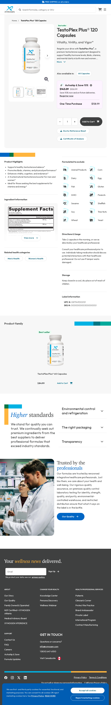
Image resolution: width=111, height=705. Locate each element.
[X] (19, 677)
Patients (79, 595)
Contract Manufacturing (86, 624)
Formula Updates (12, 659)
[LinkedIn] (25, 677)
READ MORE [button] (50, 696)
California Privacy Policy (95, 682)
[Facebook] (6, 677)
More (59, 62)
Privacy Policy (37, 696)
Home (14, 20)
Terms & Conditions (98, 677)
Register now (66, 96)
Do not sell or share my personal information (61, 682)
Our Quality (68, 516)
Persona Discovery (49, 600)
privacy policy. (38, 577)
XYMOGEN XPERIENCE (15, 623)
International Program (85, 620)
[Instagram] (12, 677)
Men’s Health (13, 258)
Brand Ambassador (84, 610)
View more (29, 238)
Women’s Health (35, 258)
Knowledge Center (49, 595)
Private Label (81, 615)
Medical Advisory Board (15, 618)
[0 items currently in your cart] (100, 9)
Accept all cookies (87, 690)
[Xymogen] (9, 9)
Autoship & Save (11, 654)
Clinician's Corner (83, 600)
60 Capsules (84, 73)
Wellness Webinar (48, 605)
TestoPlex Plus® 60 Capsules (52, 373)
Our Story (9, 595)
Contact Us (9, 639)
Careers (8, 649)
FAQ (6, 644)
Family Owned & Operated (16, 605)
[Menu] (106, 9)
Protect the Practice (84, 605)
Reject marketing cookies (88, 698)
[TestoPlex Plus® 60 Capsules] (55, 350)
